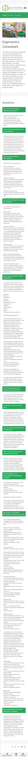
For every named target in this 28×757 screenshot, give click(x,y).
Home (4, 15)
